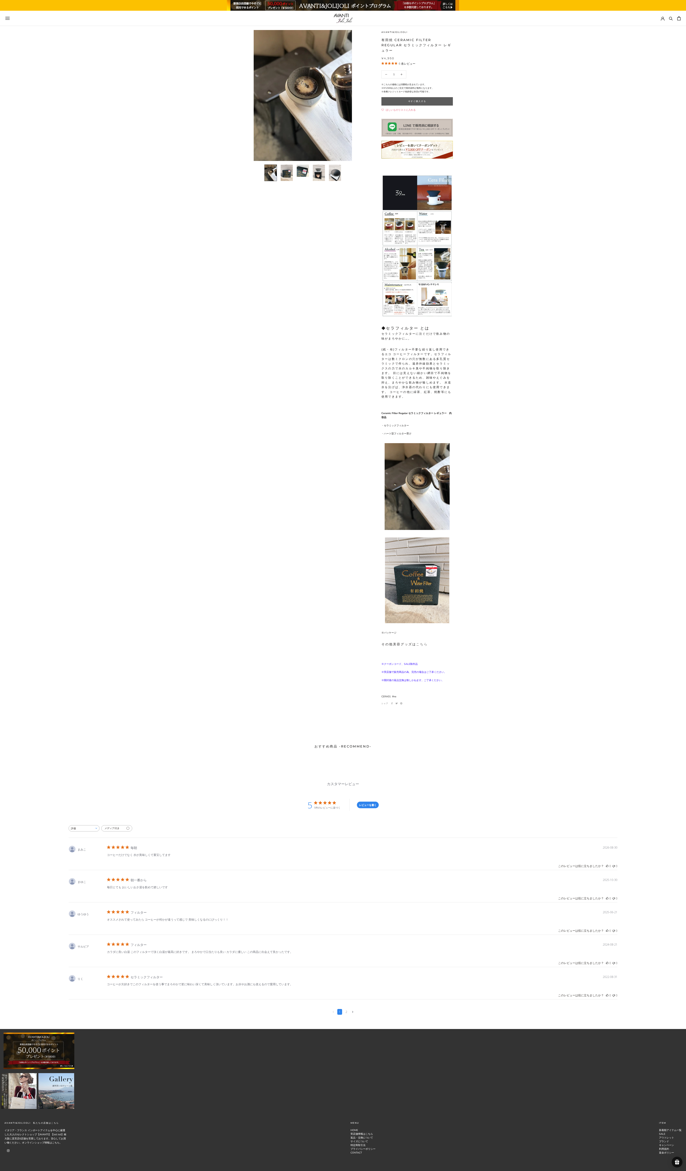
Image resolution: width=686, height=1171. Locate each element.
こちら (422, 644)
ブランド (664, 1141)
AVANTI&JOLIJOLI (394, 32)
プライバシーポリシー (363, 1149)
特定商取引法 (358, 1145)
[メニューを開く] (7, 18)
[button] (398, 110)
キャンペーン (666, 1145)
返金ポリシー (666, 1152)
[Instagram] (8, 1150)
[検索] (671, 18)
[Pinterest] (401, 703)
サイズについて (359, 1141)
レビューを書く (368, 805)
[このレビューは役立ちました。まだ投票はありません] (607, 866)
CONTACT (356, 1152)
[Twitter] (397, 703)
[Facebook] (392, 703)
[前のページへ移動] (333, 1012)
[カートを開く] (679, 18)
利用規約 (664, 1149)
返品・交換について (362, 1137)
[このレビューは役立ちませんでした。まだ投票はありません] (613, 866)
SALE (662, 1134)
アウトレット (666, 1137)
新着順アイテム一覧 (670, 1130)
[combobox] (84, 828)
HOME (354, 1130)
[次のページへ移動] (353, 1012)
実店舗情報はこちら (362, 1134)
